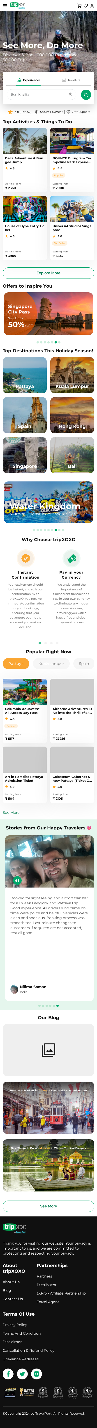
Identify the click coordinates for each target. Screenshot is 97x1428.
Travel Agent (48, 1302)
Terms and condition (22, 1333)
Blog (7, 1290)
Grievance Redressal (21, 1359)
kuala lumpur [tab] (51, 663)
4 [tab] (48, 341)
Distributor (46, 1285)
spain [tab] (84, 663)
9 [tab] (63, 529)
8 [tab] (59, 529)
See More (11, 812)
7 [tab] (59, 341)
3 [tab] (44, 341)
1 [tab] (37, 341)
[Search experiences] (86, 95)
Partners (44, 1276)
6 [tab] (55, 341)
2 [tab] (41, 341)
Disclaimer (12, 1342)
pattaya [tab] (16, 663)
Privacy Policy (15, 1325)
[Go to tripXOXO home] (17, 5)
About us (11, 1282)
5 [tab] (52, 341)
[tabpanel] (71, 589)
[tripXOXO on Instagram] (36, 1374)
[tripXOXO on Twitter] (22, 1374)
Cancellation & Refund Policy (28, 1350)
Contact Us (13, 1299)
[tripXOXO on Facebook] (8, 1374)
